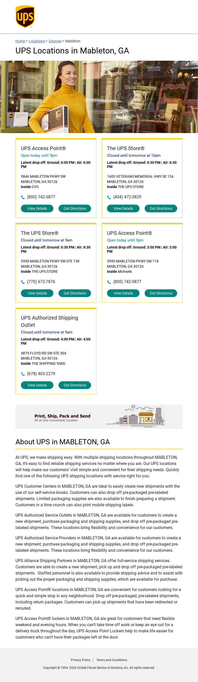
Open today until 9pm (39, 155)
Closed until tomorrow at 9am (46, 240)
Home (20, 41)
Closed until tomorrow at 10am (134, 155)
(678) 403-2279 (41, 373)
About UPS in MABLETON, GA (62, 442)
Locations (37, 41)
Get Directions (75, 208)
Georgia (55, 41)
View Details (37, 208)
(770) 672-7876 (41, 281)
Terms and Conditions (111, 660)
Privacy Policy (80, 660)
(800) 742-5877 (41, 197)
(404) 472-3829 (127, 197)
